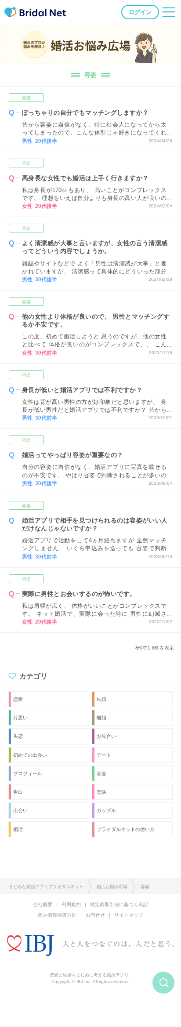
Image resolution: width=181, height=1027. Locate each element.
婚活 (18, 829)
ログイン (140, 12)
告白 (18, 792)
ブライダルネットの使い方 (126, 829)
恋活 (101, 792)
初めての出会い (30, 755)
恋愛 (18, 699)
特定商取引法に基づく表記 (119, 904)
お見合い (106, 736)
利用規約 (71, 904)
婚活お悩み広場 (112, 886)
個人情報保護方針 (57, 915)
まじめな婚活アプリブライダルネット (46, 886)
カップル (106, 810)
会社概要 (42, 904)
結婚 (101, 699)
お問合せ (95, 915)
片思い (20, 717)
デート (104, 755)
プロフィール (27, 773)
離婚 (101, 717)
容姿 (26, 97)
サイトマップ (128, 915)
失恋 (18, 736)
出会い (20, 810)
